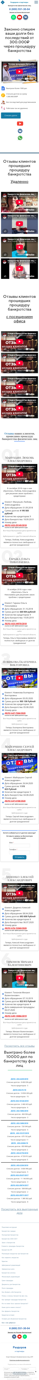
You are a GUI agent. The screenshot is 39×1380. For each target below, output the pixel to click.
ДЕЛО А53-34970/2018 (16, 623)
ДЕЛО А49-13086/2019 (16, 1016)
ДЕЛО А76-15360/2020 (16, 928)
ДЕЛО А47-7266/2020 (15, 713)
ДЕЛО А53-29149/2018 (16, 525)
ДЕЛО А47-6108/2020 (15, 801)
